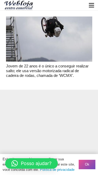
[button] (31, 163)
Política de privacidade (57, 170)
